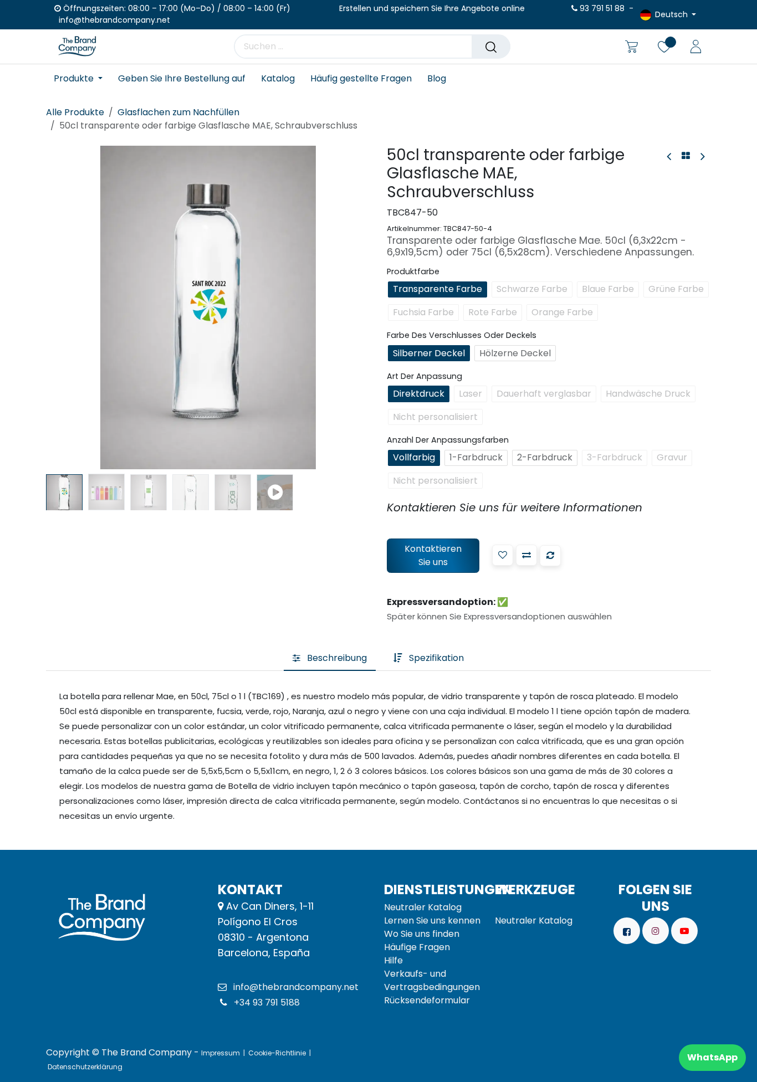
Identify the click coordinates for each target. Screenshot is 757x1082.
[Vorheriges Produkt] (670, 156)
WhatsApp (712, 1057)
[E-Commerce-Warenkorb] (631, 46)
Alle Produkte (75, 112)
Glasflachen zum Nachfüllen (178, 112)
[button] (62, 307)
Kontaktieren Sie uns (433, 555)
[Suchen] (491, 46)
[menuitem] (82, 78)
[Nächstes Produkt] (702, 156)
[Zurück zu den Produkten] (685, 156)
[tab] (329, 658)
